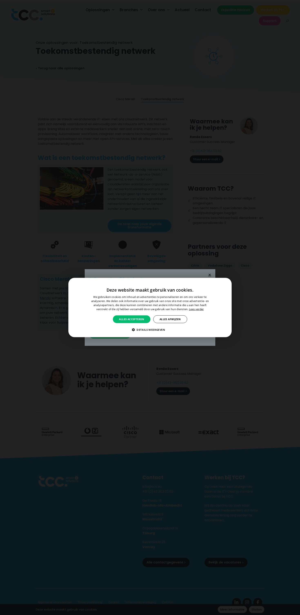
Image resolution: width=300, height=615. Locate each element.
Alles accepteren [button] (131, 319)
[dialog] (150, 307)
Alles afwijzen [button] (170, 319)
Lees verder (196, 309)
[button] (150, 329)
